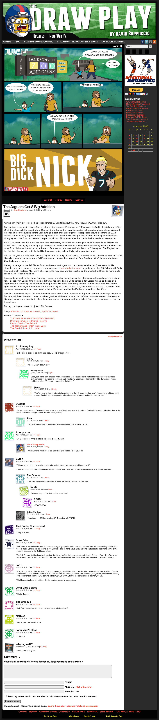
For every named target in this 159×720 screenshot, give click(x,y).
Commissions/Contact (39, 41)
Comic (7, 41)
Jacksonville (35, 311)
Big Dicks (15, 311)
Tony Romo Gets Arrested (137, 119)
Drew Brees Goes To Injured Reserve (28, 321)
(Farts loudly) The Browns (137, 108)
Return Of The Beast (134, 111)
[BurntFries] (9, 544)
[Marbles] (9, 620)
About (18, 41)
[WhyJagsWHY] (9, 648)
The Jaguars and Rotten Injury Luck (27, 326)
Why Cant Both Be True (136, 102)
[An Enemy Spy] (9, 350)
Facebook (143, 42)
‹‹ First (48, 200)
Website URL (72, 691)
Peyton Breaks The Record (23, 323)
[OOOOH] (27, 503)
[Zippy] (20, 362)
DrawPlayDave (20, 210)
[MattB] (24, 491)
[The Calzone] (20, 479)
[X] (140, 53)
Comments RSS (115, 336)
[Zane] (20, 422)
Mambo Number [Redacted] (138, 104)
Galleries (63, 41)
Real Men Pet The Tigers (136, 117)
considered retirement (69, 268)
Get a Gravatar (84, 687)
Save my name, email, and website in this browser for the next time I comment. (52, 696)
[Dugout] (9, 408)
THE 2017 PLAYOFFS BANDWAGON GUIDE (32, 318)
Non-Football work (85, 41)
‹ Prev (58, 200)
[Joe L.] (9, 569)
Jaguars (44, 311)
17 (129, 141)
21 (144, 141)
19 (137, 141)
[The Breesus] (9, 605)
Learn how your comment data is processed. (73, 706)
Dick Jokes (24, 311)
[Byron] (9, 462)
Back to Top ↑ (117, 716)
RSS (154, 42)
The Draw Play (79, 21)
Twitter (147, 42)
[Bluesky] (128, 53)
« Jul (133, 150)
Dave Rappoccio (35, 444)
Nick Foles (53, 311)
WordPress (74, 716)
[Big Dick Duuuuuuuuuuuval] (63, 195)
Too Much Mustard (112, 41)
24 (129, 144)
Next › (68, 200)
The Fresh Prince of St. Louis (24, 328)
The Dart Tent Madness (136, 106)
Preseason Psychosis (135, 115)
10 (129, 138)
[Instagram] (147, 53)
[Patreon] (134, 53)
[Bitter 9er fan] (20, 516)
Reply (39, 349)
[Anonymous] (24, 374)
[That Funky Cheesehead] (9, 530)
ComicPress (89, 716)
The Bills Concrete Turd (136, 121)
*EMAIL (78, 687)
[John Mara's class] (9, 591)
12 (137, 138)
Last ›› (79, 200)
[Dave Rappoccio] (20, 452)
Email (150, 42)
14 (144, 138)
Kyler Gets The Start (134, 113)
